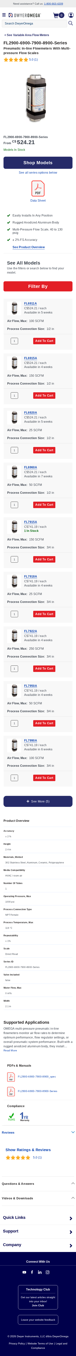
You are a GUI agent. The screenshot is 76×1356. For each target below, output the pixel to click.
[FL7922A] (14, 635)
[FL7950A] (14, 690)
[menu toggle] (4, 15)
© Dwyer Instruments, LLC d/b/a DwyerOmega (38, 1336)
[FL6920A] (14, 417)
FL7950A (30, 685)
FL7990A (30, 740)
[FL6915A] (14, 362)
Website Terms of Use (40, 1343)
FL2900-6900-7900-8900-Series (37, 1090)
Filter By (38, 286)
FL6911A (30, 303)
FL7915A (30, 521)
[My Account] (71, 15)
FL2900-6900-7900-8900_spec (36, 1076)
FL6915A (30, 358)
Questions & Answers (18, 1183)
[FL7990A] (14, 745)
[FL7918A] (14, 581)
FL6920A (30, 412)
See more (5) (39, 801)
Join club (38, 1305)
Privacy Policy (17, 1343)
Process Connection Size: (26, 328)
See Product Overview (29, 247)
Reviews (8, 1132)
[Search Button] (70, 23)
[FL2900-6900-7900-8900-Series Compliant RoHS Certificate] (11, 1116)
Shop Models (38, 162)
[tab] (38, 1080)
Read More (10, 1050)
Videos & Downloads (17, 1198)
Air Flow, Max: (17, 321)
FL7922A (30, 631)
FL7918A (30, 576)
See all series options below (38, 172)
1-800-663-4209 (53, 3)
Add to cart (44, 340)
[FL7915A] (14, 526)
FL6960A (30, 467)
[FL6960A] (14, 471)
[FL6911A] (14, 308)
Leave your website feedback (38, 1319)
